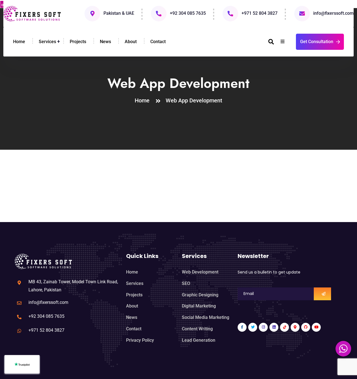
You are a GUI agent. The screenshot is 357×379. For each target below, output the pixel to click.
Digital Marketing (199, 306)
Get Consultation (316, 41)
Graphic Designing (200, 294)
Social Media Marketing (205, 317)
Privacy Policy (140, 340)
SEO (186, 283)
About (131, 41)
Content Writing (197, 328)
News (105, 41)
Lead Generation (198, 340)
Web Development (200, 272)
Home (19, 41)
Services (47, 41)
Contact (158, 41)
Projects (78, 41)
